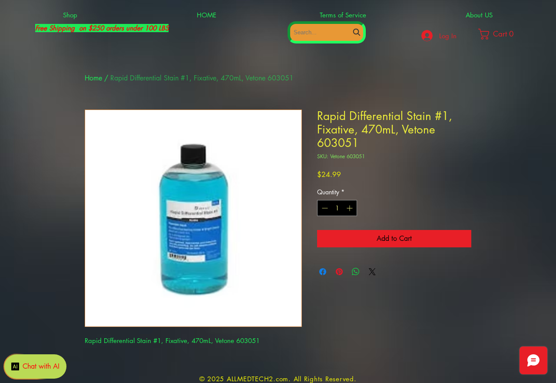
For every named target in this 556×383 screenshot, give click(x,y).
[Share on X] (372, 271)
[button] (504, 34)
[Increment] (350, 208)
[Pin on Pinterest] (339, 271)
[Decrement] (323, 208)
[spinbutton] (337, 208)
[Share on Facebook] (323, 271)
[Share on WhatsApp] (356, 271)
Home (93, 78)
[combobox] (327, 32)
